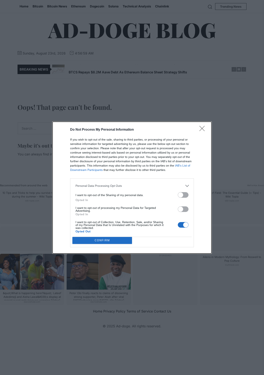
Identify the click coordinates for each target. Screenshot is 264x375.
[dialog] (132, 187)
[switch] (183, 195)
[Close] (203, 130)
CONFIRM (102, 240)
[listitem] (132, 186)
